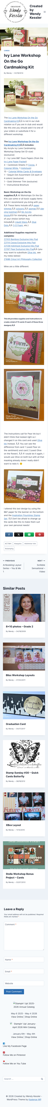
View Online (17, 1017)
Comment (10, 924)
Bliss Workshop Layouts (20, 675)
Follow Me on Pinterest (14, 1055)
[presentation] (24, 608)
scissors (20, 209)
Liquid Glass (21, 222)
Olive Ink (31, 252)
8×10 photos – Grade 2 (19, 626)
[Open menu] (44, 12)
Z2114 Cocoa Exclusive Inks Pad (20, 242)
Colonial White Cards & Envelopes (25, 171)
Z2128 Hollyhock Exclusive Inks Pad (21, 246)
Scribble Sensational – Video (38, 566)
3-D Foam (18, 225)
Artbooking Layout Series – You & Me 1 (12, 566)
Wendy (9, 73)
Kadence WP (35, 1099)
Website (9, 983)
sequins (17, 544)
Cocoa (31, 165)
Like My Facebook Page (15, 1046)
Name (9, 959)
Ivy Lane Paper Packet (15, 161)
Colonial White (11, 168)
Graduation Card (16, 724)
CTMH (8, 544)
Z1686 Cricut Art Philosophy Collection (23, 259)
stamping (9, 549)
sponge (32, 209)
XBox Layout (13, 825)
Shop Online (31, 1017)
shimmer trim (30, 544)
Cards (7, 51)
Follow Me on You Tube (14, 1063)
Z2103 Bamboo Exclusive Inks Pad (21, 239)
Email (8, 971)
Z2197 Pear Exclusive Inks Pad (19, 249)
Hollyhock (26, 168)
